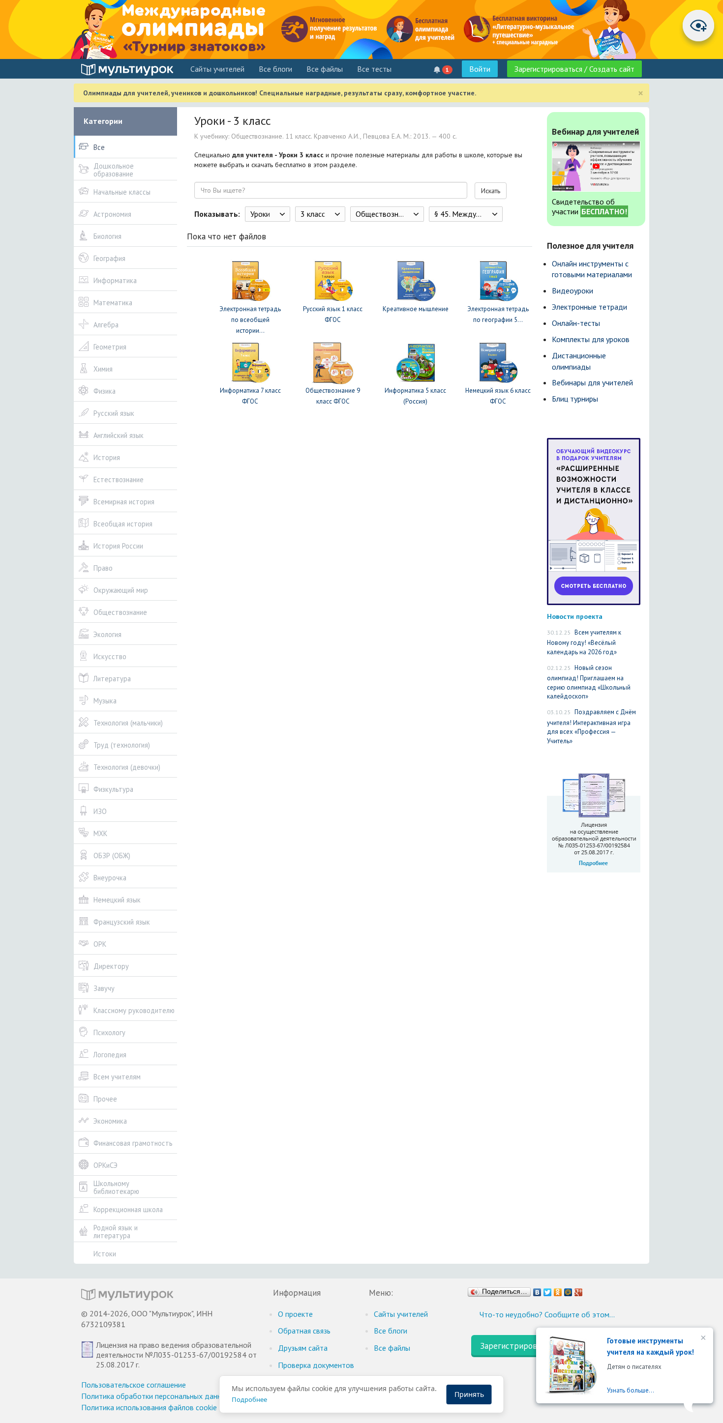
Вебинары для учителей (592, 382)
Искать (490, 190)
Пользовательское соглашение (133, 1385)
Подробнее (249, 1399)
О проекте (295, 1314)
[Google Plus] (578, 1290)
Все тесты (374, 69)
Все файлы (324, 69)
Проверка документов (316, 1365)
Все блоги (275, 69)
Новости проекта (574, 616)
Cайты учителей (217, 69)
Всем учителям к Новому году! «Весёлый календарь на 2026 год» (584, 642)
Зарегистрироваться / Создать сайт (574, 69)
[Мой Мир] (568, 1290)
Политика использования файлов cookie (149, 1407)
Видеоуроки (572, 290)
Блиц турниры (575, 399)
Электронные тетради (589, 307)
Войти (479, 69)
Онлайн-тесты (576, 323)
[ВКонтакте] (537, 1290)
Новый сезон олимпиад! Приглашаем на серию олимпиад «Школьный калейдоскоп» (589, 682)
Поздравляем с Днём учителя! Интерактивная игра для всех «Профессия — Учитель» (591, 726)
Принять (469, 1394)
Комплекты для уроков (591, 339)
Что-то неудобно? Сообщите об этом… (547, 1314)
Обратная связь (304, 1331)
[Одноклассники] (558, 1290)
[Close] (702, 1338)
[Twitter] (547, 1290)
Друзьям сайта (303, 1348)
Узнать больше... (630, 1390)
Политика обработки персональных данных (155, 1396)
